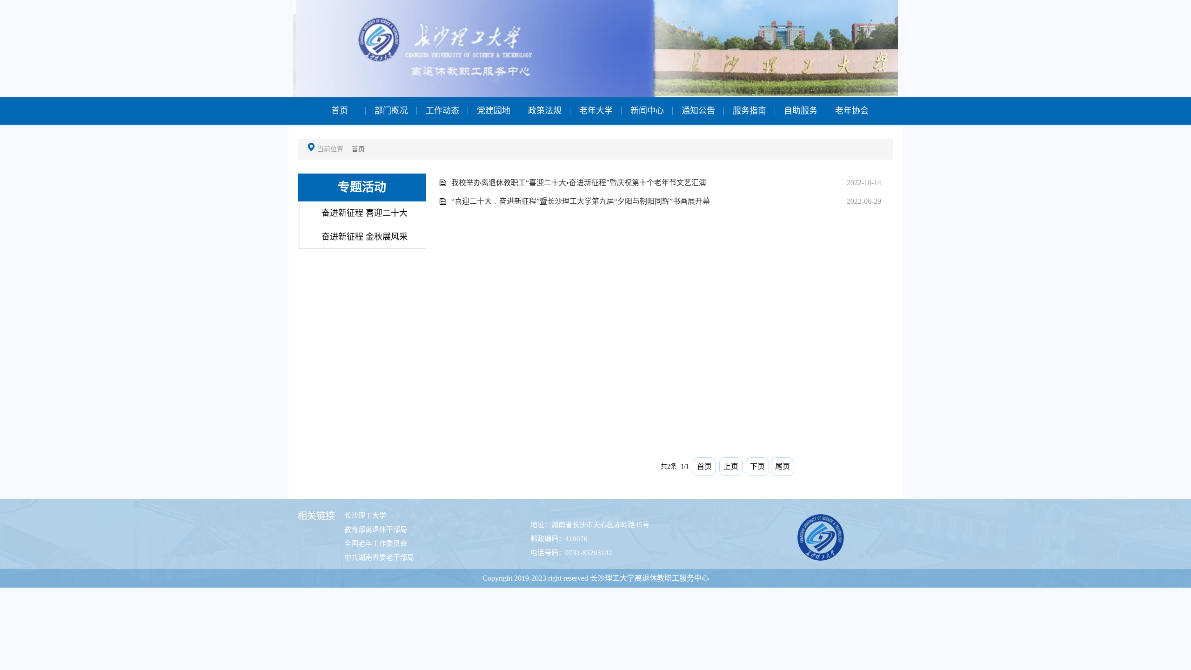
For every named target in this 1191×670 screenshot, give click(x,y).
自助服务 (800, 110)
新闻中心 (647, 110)
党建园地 (493, 110)
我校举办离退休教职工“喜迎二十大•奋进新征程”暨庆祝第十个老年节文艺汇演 (578, 183)
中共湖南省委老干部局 (379, 557)
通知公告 (698, 110)
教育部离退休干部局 (375, 529)
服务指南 (749, 110)
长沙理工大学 (365, 515)
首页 (339, 110)
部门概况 (391, 110)
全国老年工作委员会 (375, 543)
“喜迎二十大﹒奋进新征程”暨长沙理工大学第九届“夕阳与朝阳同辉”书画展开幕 (580, 201)
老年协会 (852, 110)
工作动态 (442, 110)
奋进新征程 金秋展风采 (364, 236)
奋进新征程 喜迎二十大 (364, 213)
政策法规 (545, 110)
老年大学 (596, 110)
